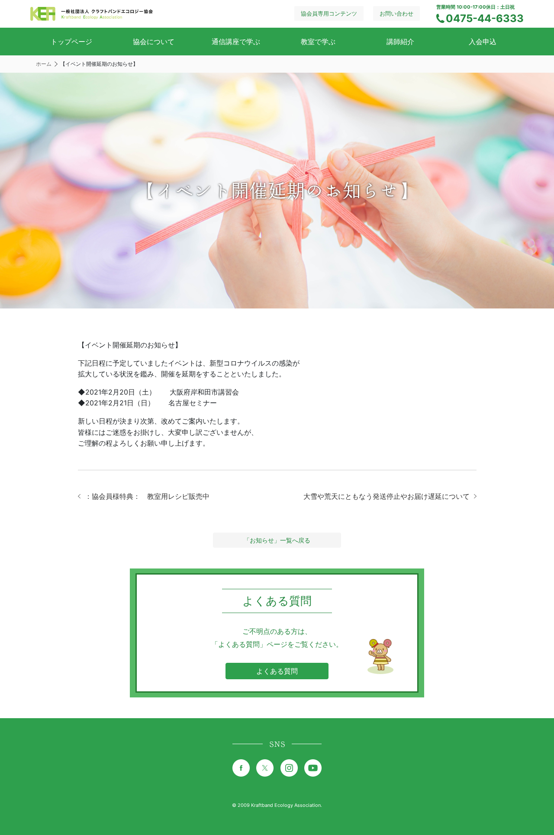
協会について (153, 41)
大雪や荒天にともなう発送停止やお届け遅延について (386, 496)
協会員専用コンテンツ (329, 13)
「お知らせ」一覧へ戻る (277, 540)
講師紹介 (400, 41)
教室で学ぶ (318, 41)
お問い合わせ (396, 13)
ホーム (44, 64)
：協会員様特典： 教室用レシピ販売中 (147, 496)
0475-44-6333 (485, 18)
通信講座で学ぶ (236, 41)
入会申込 (482, 41)
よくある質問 (277, 671)
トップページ (71, 41)
